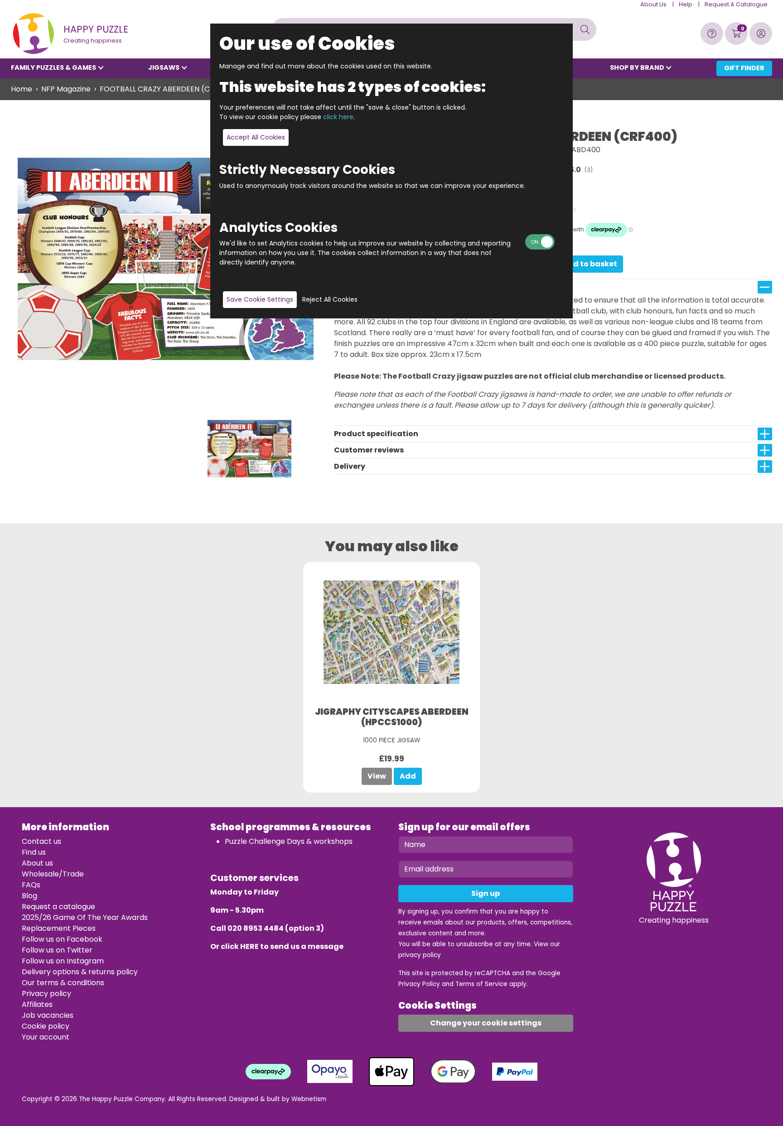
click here (338, 116)
